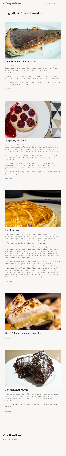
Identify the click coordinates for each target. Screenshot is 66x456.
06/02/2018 (8, 178)
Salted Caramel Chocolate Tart (20, 61)
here (26, 84)
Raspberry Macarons (16, 140)
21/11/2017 (8, 338)
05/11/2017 (8, 411)
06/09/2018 (8, 89)
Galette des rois (13, 230)
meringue (32, 155)
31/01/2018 (8, 281)
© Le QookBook (12, 3)
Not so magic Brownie (16, 389)
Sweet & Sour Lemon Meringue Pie (23, 333)
